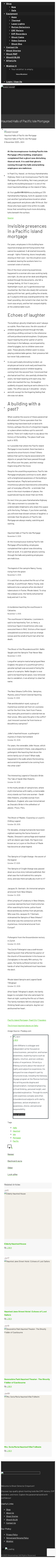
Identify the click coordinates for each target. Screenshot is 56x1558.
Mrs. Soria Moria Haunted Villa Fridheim (22, 1447)
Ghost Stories (12, 1516)
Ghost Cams (17, 37)
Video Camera (18, 40)
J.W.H (15, 1040)
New (13, 7)
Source (11, 218)
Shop (8, 1509)
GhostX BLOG (12, 1519)
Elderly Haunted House (15, 1244)
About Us (10, 1513)
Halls (15, 1127)
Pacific (16, 1141)
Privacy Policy (12, 1534)
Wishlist (9, 1541)
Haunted (16, 1131)
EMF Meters (17, 30)
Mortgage (17, 1138)
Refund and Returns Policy (17, 1538)
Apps (14, 17)
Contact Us (11, 1523)
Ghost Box (16, 44)
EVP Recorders (19, 34)
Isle (14, 1134)
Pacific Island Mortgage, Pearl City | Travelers (27, 1020)
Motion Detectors (20, 27)
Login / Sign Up (14, 81)
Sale (13, 10)
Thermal (15, 20)
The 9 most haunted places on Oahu (23, 1025)
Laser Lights (18, 24)
